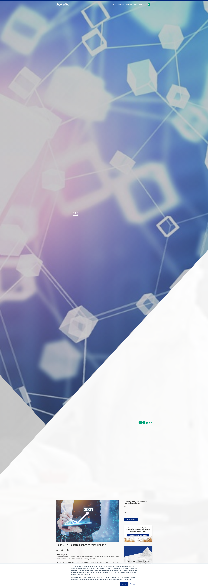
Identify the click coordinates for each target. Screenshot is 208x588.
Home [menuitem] (114, 4)
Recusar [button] (132, 584)
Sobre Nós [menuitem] (121, 4)
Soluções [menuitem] (129, 4)
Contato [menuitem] (141, 4)
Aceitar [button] (124, 584)
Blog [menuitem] (135, 4)
